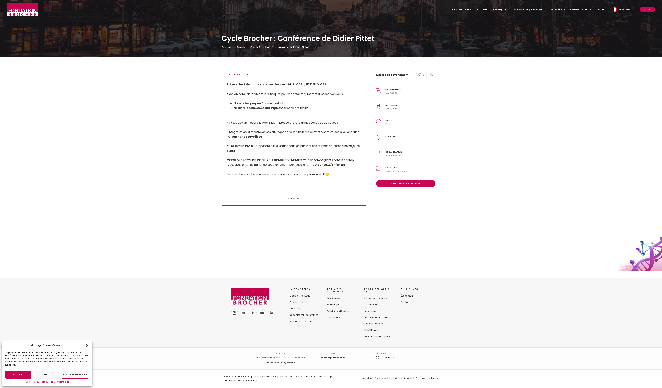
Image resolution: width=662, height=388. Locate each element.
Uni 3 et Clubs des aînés (377, 336)
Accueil (226, 47)
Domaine (295, 308)
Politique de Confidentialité (55, 381)
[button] (87, 345)
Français (624, 9)
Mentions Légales (372, 378)
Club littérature (372, 330)
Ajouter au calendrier (405, 183)
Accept (18, 374)
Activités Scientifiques (491, 9)
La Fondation (460, 9)
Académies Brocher (338, 310)
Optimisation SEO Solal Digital (239, 380)
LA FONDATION (300, 289)
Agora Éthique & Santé (528, 9)
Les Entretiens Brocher (376, 317)
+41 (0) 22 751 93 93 (382, 357)
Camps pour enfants (375, 298)
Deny (46, 374)
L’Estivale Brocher (373, 323)
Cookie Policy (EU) (429, 378)
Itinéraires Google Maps (281, 362)
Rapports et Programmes (304, 314)
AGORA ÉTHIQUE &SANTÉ (377, 290)
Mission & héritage (300, 295)
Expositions (370, 310)
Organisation (297, 302)
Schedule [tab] (293, 198)
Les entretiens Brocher (396, 170)
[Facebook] (243, 312)
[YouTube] (262, 312)
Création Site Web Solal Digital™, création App (306, 376)
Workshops (333, 304)
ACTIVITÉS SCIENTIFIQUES (337, 290)
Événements (558, 9)
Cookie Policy (32, 381)
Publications (333, 317)
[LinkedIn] (271, 312)
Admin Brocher (393, 155)
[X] (253, 312)
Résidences (333, 298)
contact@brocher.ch (332, 357)
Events (240, 47)
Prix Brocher (370, 304)
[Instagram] (234, 312)
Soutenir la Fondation (301, 321)
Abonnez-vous (579, 9)
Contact (602, 9)
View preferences (75, 374)
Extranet (647, 9)
